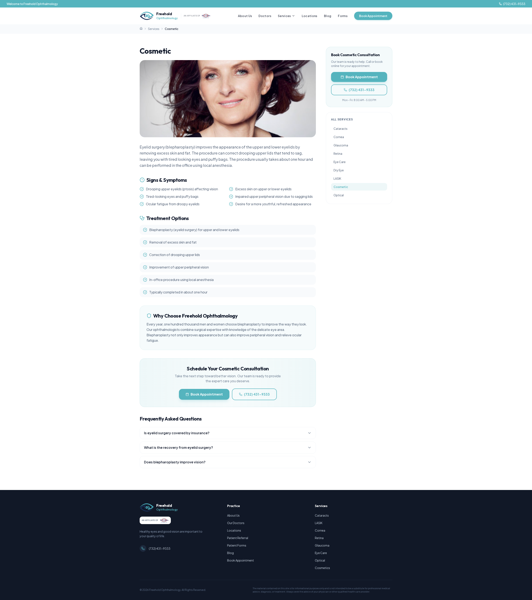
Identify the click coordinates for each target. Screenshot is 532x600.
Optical (339, 195)
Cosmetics (322, 568)
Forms (342, 16)
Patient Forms (236, 545)
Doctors (265, 16)
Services (284, 16)
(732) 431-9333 (257, 394)
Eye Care (340, 162)
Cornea (339, 137)
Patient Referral (237, 538)
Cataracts (340, 128)
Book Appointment (373, 16)
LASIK (337, 178)
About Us (245, 16)
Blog (327, 16)
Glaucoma (341, 145)
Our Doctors (235, 523)
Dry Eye (339, 170)
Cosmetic (341, 187)
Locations (309, 16)
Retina (338, 153)
